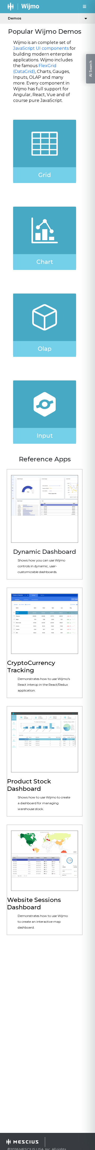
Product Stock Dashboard (29, 785)
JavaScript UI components (41, 48)
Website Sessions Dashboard (34, 903)
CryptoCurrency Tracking (31, 666)
